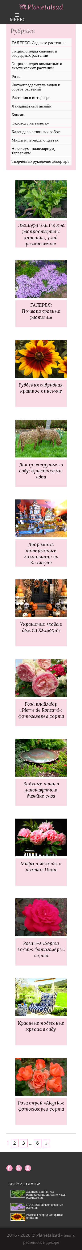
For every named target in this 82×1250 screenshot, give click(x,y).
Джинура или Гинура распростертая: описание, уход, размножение (45, 1194)
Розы (16, 76)
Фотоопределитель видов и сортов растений (36, 87)
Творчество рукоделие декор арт (40, 161)
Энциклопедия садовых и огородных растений (34, 53)
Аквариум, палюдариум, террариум (33, 151)
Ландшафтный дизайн (32, 106)
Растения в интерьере (31, 97)
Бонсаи (18, 115)
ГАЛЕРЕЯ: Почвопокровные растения (44, 1206)
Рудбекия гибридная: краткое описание (44, 1216)
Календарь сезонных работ (36, 132)
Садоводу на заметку (30, 123)
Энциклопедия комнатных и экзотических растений (37, 66)
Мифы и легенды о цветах (35, 140)
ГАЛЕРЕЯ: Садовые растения (38, 43)
